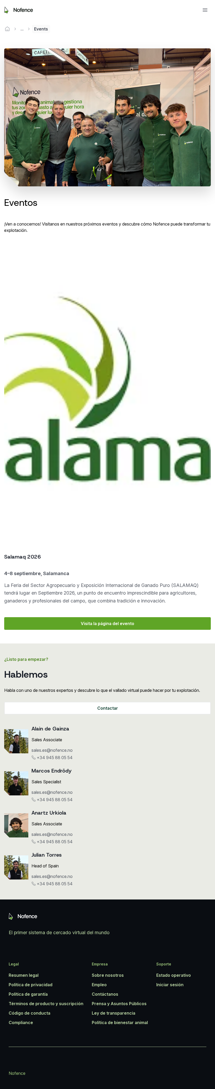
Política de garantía (28, 994)
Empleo (99, 984)
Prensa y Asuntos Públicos (119, 1003)
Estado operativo (173, 975)
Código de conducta (29, 1013)
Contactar (107, 708)
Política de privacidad (30, 984)
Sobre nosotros (108, 975)
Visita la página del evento (107, 623)
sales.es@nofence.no (52, 750)
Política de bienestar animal (120, 1022)
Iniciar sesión (170, 984)
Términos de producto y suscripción (46, 1003)
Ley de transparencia (113, 1013)
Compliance (21, 1022)
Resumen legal (24, 975)
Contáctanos (105, 994)
